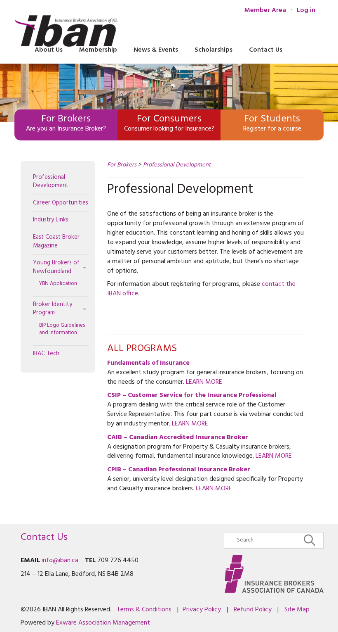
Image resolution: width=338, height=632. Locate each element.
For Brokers (121, 165)
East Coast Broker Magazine (56, 242)
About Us (49, 50)
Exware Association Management (103, 623)
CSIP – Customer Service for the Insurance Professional (191, 395)
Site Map (297, 609)
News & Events (156, 50)
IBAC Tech (46, 354)
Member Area (265, 10)
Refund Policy (253, 609)
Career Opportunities (60, 203)
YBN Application (58, 283)
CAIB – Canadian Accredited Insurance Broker (177, 437)
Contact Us (265, 50)
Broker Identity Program (52, 309)
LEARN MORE (204, 382)
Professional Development (50, 182)
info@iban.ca (60, 560)
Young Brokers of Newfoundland (56, 267)
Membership (98, 50)
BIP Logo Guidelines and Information (62, 329)
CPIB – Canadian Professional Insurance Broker (178, 469)
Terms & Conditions (144, 609)
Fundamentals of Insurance (148, 363)
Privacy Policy (202, 609)
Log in (306, 10)
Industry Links (50, 220)
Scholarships (213, 50)
